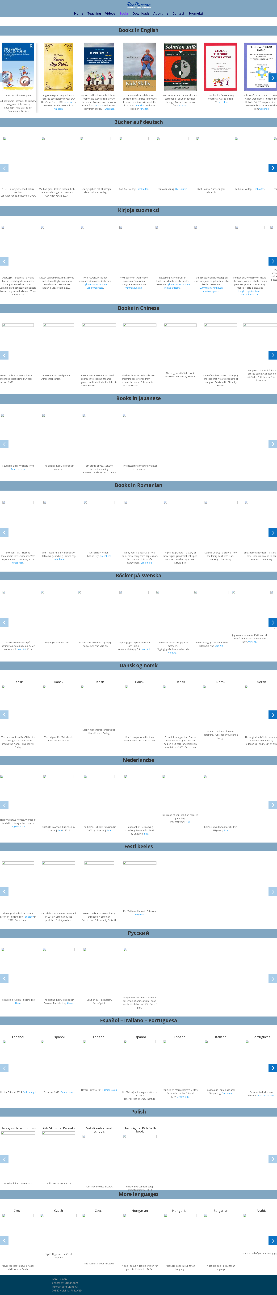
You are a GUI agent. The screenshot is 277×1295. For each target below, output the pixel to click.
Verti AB (22, 649)
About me (160, 14)
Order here (17, 562)
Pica (59, 830)
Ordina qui (227, 1093)
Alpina (18, 1003)
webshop (68, 102)
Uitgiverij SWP (18, 826)
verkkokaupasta (134, 287)
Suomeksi (196, 14)
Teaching (94, 14)
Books (123, 14)
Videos (110, 14)
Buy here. (140, 914)
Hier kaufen (142, 188)
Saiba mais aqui (266, 1095)
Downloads (141, 14)
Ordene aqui (29, 1092)
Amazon (58, 108)
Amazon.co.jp (18, 469)
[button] (4, 77)
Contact (178, 14)
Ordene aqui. (183, 1096)
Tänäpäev (28, 916)
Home (78, 14)
